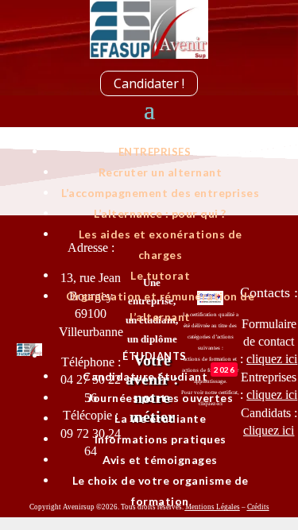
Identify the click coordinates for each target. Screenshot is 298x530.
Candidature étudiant (158, 376)
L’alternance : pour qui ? (160, 213)
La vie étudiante (160, 418)
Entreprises (155, 151)
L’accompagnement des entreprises (160, 192)
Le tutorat (160, 275)
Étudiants (154, 356)
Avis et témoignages (160, 459)
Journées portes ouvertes (160, 397)
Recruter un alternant (161, 172)
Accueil (154, 131)
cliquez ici (268, 430)
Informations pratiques (160, 439)
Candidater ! (149, 83)
